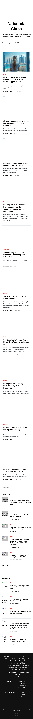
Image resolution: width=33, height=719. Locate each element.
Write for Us (22, 686)
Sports (5, 380)
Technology (6, 249)
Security (5, 160)
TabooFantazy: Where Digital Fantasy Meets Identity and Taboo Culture (14, 255)
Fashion (5, 466)
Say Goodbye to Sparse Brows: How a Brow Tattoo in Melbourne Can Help (16, 342)
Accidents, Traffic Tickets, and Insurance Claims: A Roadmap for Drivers (20, 502)
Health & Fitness (23, 697)
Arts (23, 692)
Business (5, 293)
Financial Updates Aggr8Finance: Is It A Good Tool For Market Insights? (16, 123)
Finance (5, 118)
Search (30, 487)
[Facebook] (14, 714)
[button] (2, 3)
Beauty (5, 336)
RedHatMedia (16, 710)
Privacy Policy (22, 688)
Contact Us (22, 683)
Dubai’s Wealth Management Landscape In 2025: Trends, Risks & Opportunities (14, 79)
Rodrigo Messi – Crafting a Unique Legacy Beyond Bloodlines (13, 386)
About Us (22, 681)
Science (23, 699)
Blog (4, 74)
